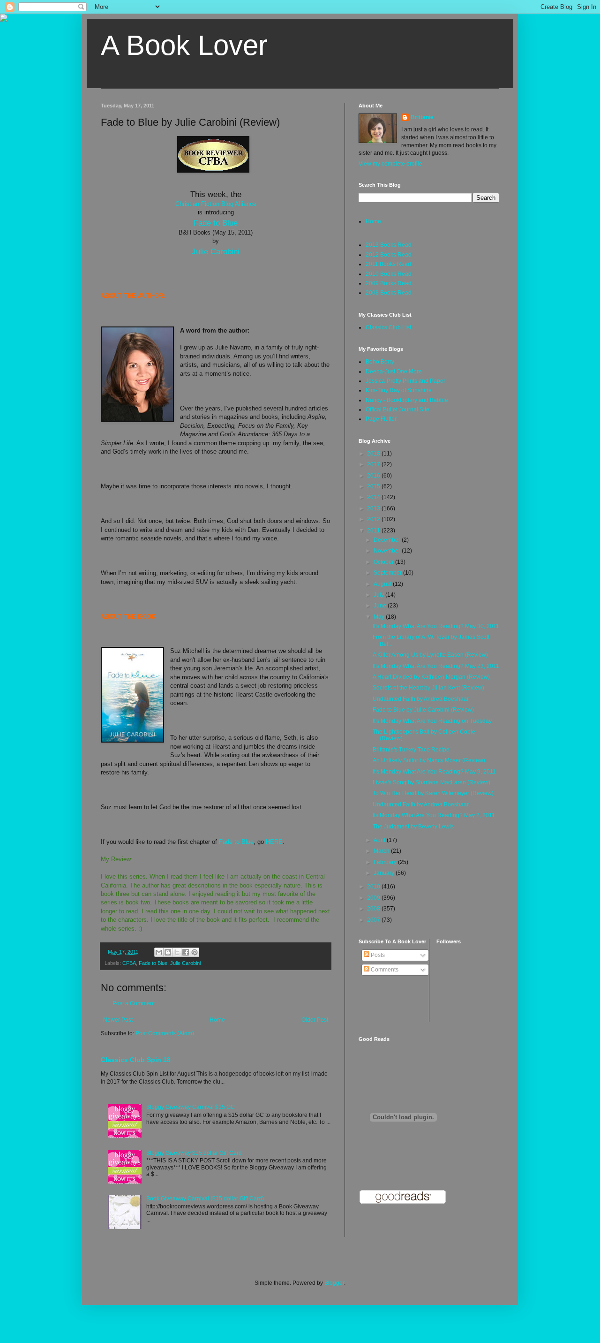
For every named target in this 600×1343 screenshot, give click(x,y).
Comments (383, 969)
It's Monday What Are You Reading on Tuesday (432, 721)
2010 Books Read (389, 274)
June (381, 605)
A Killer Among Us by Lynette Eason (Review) (430, 655)
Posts (377, 955)
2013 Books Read (389, 245)
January (385, 873)
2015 (374, 486)
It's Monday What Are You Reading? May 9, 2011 (434, 771)
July (379, 595)
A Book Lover (184, 45)
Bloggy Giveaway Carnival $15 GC (190, 1107)
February (386, 862)
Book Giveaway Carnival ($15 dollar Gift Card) (205, 1198)
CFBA (129, 963)
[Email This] (159, 952)
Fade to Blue (216, 223)
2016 (374, 475)
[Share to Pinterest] (194, 952)
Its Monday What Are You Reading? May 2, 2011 (434, 815)
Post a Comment (133, 1003)
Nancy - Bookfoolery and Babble (407, 400)
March (382, 851)
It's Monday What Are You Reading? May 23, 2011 (436, 666)
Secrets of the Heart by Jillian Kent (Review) (428, 687)
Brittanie (422, 117)
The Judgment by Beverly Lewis (413, 826)
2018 (374, 453)
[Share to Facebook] (185, 952)
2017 (374, 464)
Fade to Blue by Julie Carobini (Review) (423, 709)
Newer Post (118, 1020)
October (384, 562)
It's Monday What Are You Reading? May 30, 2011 (436, 626)
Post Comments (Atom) (164, 1033)
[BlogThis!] (167, 952)
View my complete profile (390, 163)
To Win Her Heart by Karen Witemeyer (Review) (433, 793)
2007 (374, 920)
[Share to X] (176, 952)
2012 (374, 519)
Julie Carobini (216, 251)
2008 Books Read (389, 292)
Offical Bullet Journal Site (397, 409)
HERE (274, 841)
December (388, 540)
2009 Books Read (389, 283)
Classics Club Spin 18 (136, 1059)
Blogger (334, 1283)
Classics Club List (388, 327)
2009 (374, 898)
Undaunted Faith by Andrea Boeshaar (421, 699)
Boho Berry (380, 361)
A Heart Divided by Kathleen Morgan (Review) (431, 677)
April (380, 840)
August (383, 584)
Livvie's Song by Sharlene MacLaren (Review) (431, 782)
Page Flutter (381, 419)
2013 (374, 508)
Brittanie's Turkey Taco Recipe (411, 749)
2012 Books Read (389, 254)
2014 (374, 497)
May (380, 617)
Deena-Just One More (394, 371)
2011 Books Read (388, 264)
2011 (374, 530)
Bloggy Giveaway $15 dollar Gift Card (194, 1153)
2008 (374, 908)
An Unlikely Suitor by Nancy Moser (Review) (429, 760)
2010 (374, 886)
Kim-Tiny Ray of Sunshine (399, 390)
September (388, 572)
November (388, 550)
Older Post (314, 1020)
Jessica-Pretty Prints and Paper (405, 381)
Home (217, 1020)
